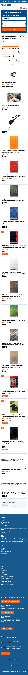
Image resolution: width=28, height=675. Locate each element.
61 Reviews (10, 107)
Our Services (4, 553)
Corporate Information (7, 551)
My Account (4, 574)
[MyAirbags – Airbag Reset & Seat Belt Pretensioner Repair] (6, 4)
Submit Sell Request (7, 612)
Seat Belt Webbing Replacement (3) (12, 64)
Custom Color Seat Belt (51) (10, 52)
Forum (2, 572)
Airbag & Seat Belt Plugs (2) (10, 48)
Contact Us (5, 653)
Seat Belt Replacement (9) (10, 60)
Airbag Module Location (7, 576)
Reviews (3, 555)
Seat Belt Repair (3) (8, 56)
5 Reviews (10, 369)
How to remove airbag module (9, 590)
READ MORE (3, 545)
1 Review (9, 224)
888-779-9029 (6, 1)
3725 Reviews (10, 84)
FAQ (2, 569)
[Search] (21, 8)
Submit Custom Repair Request (10, 601)
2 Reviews (10, 154)
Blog (2, 561)
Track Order (4, 570)
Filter (14, 29)
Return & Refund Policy (7, 578)
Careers (3, 559)
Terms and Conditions (6, 557)
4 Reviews (10, 178)
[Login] (24, 8)
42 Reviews (10, 129)
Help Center (4, 567)
